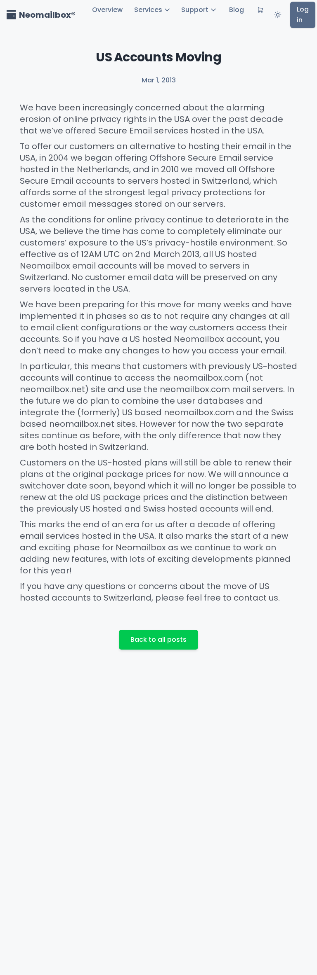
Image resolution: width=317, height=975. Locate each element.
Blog (236, 9)
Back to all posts (158, 639)
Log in (303, 15)
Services (148, 9)
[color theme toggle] (277, 15)
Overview (107, 9)
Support (194, 9)
